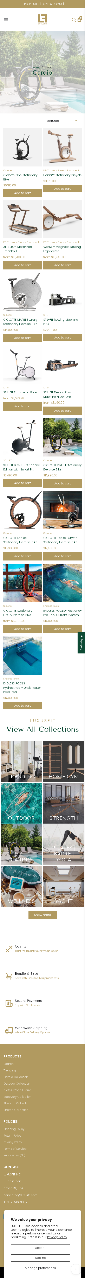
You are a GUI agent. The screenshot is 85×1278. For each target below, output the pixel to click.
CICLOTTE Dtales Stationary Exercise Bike (20, 540)
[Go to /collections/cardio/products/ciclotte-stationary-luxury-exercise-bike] (22, 583)
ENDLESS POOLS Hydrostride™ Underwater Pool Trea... (22, 687)
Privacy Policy (57, 1237)
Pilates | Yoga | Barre (17, 1090)
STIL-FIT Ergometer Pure (20, 392)
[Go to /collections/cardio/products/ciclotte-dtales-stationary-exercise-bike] (22, 510)
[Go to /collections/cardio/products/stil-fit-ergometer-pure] (22, 364)
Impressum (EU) (14, 1155)
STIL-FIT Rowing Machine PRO (60, 322)
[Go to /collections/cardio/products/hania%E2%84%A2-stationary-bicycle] (62, 147)
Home (36, 67)
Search (9, 1064)
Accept (40, 1248)
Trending (10, 1070)
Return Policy (12, 1136)
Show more (42, 915)
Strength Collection (17, 1103)
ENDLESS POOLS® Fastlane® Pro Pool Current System (62, 613)
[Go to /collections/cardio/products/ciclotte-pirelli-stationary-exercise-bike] (62, 437)
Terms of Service (15, 1149)
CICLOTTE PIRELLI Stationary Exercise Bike (62, 467)
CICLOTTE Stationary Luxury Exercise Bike (17, 613)
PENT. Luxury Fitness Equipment (61, 170)
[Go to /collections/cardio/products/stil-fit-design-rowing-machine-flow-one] (62, 364)
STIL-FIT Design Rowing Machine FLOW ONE (59, 394)
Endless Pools (51, 606)
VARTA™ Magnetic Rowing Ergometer (62, 249)
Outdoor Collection (17, 1084)
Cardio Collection (16, 1077)
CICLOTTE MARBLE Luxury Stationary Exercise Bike (20, 322)
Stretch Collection (16, 1110)
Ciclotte (7, 170)
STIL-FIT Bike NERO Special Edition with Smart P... (21, 467)
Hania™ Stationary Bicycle (62, 175)
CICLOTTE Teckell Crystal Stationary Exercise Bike (60, 540)
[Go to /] (42, 26)
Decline (40, 1258)
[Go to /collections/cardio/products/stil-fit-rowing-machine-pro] (62, 292)
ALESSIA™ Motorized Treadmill (17, 249)
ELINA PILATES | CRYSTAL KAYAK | (42, 4)
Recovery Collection (18, 1097)
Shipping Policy (14, 1129)
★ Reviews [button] (81, 642)
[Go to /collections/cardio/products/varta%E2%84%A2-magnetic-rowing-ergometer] (62, 219)
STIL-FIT (47, 315)
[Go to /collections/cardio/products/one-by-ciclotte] (22, 147)
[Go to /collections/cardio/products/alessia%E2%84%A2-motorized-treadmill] (22, 219)
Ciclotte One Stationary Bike (20, 177)
